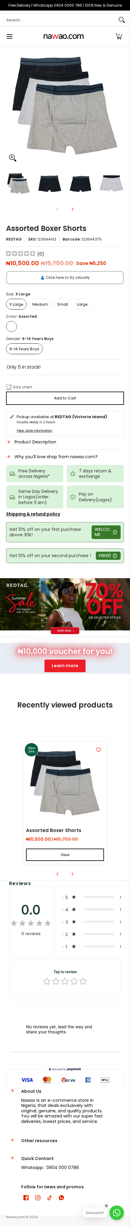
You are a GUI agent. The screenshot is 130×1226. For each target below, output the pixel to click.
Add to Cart (65, 398)
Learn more (65, 666)
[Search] (122, 20)
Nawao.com (15, 1217)
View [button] (65, 854)
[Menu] (9, 37)
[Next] (119, 105)
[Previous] (10, 105)
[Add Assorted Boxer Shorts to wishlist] (98, 749)
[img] (20, 254)
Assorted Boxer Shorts (53, 830)
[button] (119, 37)
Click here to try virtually (65, 277)
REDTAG (14, 239)
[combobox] (60, 20)
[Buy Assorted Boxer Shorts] (65, 783)
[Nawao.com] (63, 37)
